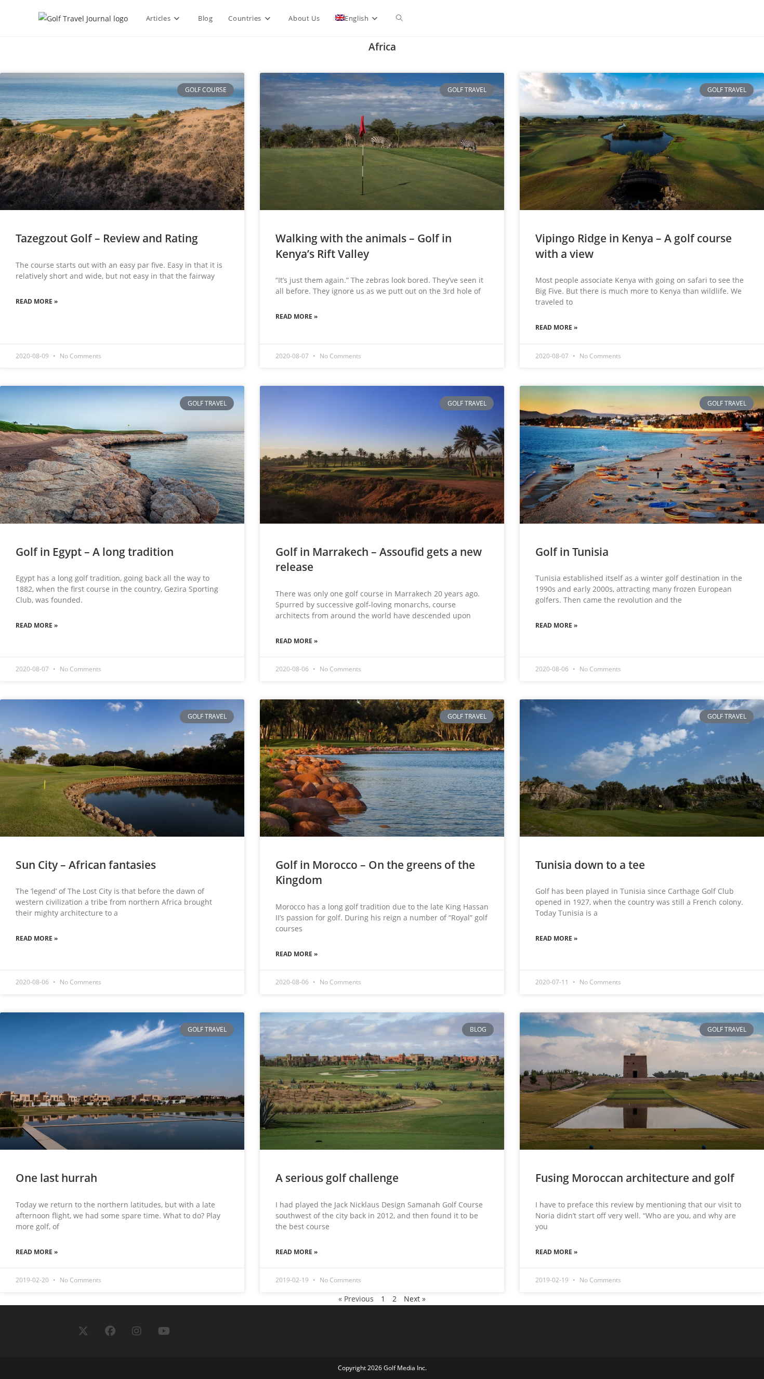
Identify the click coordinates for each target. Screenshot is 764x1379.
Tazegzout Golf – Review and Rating (107, 238)
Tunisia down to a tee (590, 864)
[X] (83, 1331)
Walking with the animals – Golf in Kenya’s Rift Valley (363, 246)
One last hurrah (56, 1177)
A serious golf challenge (337, 1177)
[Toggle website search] (399, 18)
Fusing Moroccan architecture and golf (634, 1177)
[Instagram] (137, 1331)
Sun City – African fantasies (86, 864)
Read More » (37, 301)
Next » (415, 1299)
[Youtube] (164, 1331)
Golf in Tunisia (572, 551)
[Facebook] (110, 1331)
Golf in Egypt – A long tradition (95, 551)
